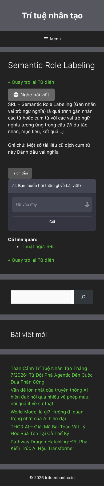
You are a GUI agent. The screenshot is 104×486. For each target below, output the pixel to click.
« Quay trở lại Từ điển (31, 82)
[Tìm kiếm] (83, 297)
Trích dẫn (20, 173)
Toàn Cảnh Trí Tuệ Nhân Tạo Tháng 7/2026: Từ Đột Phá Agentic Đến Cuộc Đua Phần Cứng (52, 375)
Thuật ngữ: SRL (38, 246)
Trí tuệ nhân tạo (52, 15)
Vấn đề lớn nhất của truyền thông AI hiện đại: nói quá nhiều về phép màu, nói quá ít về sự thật (50, 396)
